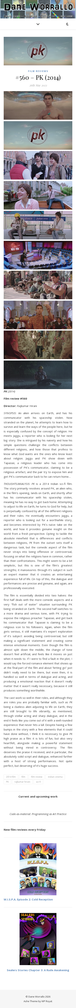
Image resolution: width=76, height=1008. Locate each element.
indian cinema (55, 776)
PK (7, 781)
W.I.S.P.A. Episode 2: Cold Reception (28, 899)
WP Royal (47, 1001)
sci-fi (38, 781)
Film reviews (38, 71)
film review (36, 776)
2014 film (11, 776)
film (23, 776)
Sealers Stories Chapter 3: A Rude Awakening (38, 970)
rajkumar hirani (22, 781)
